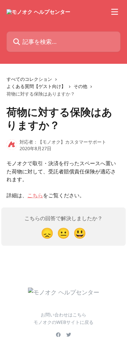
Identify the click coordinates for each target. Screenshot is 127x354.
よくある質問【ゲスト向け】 (36, 86)
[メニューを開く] (114, 12)
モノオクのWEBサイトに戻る (63, 322)
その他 (80, 86)
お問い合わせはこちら (63, 314)
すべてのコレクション (29, 79)
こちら (35, 195)
